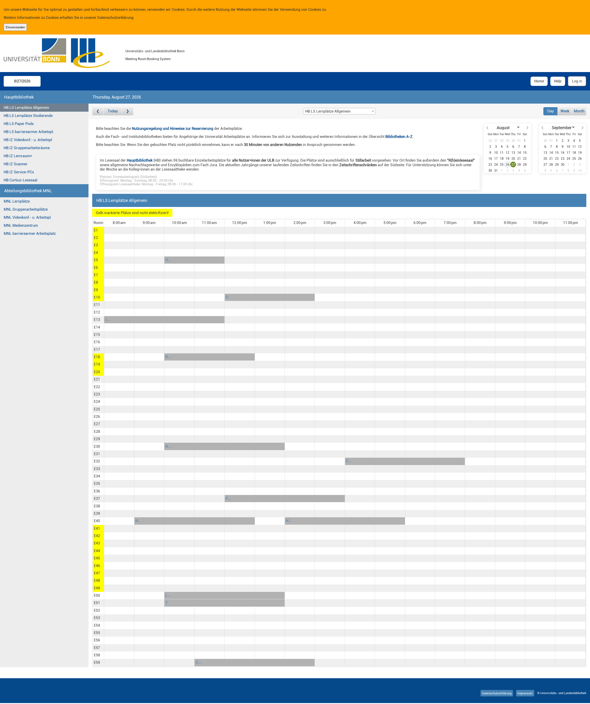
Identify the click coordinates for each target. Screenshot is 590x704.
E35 (97, 483)
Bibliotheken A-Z (399, 136)
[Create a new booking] (119, 230)
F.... (348, 461)
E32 (97, 461)
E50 (97, 595)
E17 (97, 349)
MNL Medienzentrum (21, 225)
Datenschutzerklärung (115, 17)
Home (539, 81)
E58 (97, 655)
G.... (198, 662)
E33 (97, 469)
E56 (97, 640)
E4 (96, 252)
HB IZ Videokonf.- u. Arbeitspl (28, 140)
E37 (97, 498)
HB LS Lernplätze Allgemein (26, 107)
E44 (97, 551)
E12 (97, 312)
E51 (97, 603)
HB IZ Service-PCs (19, 172)
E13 (97, 319)
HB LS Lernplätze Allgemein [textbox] (328, 111)
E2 (96, 238)
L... (107, 319)
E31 (97, 454)
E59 (97, 662)
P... (227, 297)
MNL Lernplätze (17, 201)
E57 (97, 648)
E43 (97, 543)
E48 (97, 580)
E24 (97, 401)
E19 (97, 364)
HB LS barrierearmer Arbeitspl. (29, 132)
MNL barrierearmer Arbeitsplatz (30, 233)
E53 (97, 618)
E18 (97, 357)
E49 (97, 588)
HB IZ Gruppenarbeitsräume (27, 148)
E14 (97, 327)
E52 (97, 610)
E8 (96, 282)
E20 (97, 372)
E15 (97, 334)
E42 (97, 536)
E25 (97, 409)
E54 (97, 625)
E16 (97, 342)
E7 (96, 275)
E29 (97, 439)
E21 (97, 379)
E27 (97, 424)
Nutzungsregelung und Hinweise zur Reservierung (172, 128)
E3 (96, 245)
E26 (97, 416)
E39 (97, 513)
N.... (168, 357)
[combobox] (339, 111)
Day (550, 111)
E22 (97, 387)
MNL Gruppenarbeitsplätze (26, 209)
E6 (96, 267)
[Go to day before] (97, 111)
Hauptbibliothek (140, 160)
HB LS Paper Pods (19, 124)
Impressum (525, 693)
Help (557, 81)
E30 (97, 446)
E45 (97, 558)
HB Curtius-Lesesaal (20, 180)
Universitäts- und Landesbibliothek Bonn (155, 51)
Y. (166, 602)
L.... (168, 595)
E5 (96, 260)
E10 (97, 297)
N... (137, 520)
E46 (97, 566)
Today (113, 111)
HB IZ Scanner (15, 164)
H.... (168, 260)
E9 (96, 290)
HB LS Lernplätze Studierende (28, 115)
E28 (97, 431)
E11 (97, 305)
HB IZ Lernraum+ (18, 156)
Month (579, 111)
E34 (97, 476)
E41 (97, 528)
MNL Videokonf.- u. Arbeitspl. (28, 217)
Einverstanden (15, 27)
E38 (97, 506)
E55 (97, 633)
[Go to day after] (127, 111)
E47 (97, 573)
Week (564, 111)
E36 (97, 491)
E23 (97, 394)
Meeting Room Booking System (148, 59)
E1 (96, 230)
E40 (97, 521)
